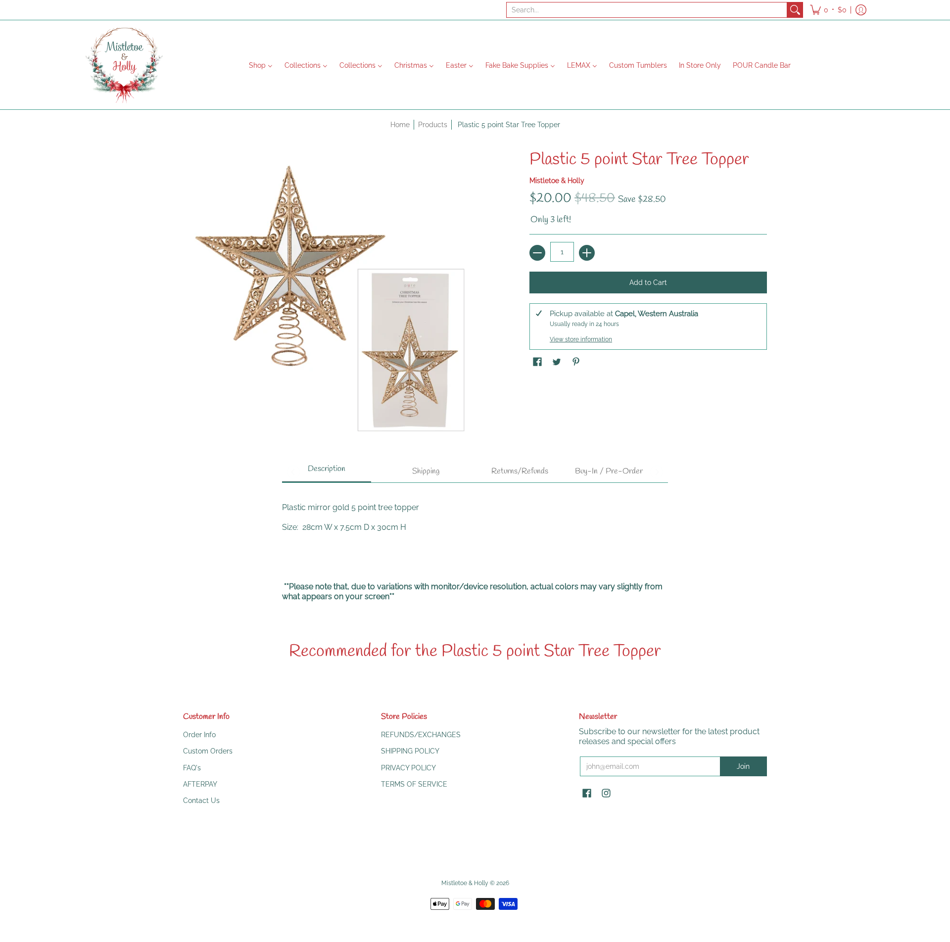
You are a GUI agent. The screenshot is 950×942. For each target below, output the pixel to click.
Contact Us (201, 800)
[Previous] (293, 472)
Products (432, 125)
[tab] (326, 472)
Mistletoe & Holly (556, 181)
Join (743, 766)
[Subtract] (537, 253)
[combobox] (646, 10)
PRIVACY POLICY (408, 768)
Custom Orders (208, 751)
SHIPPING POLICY (410, 751)
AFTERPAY (200, 784)
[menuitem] (261, 64)
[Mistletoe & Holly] (123, 64)
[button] (828, 10)
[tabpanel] (475, 547)
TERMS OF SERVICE (414, 784)
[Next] (656, 472)
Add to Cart (648, 282)
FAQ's (192, 768)
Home (400, 125)
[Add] (587, 253)
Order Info (199, 735)
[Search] (795, 10)
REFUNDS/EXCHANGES (421, 735)
